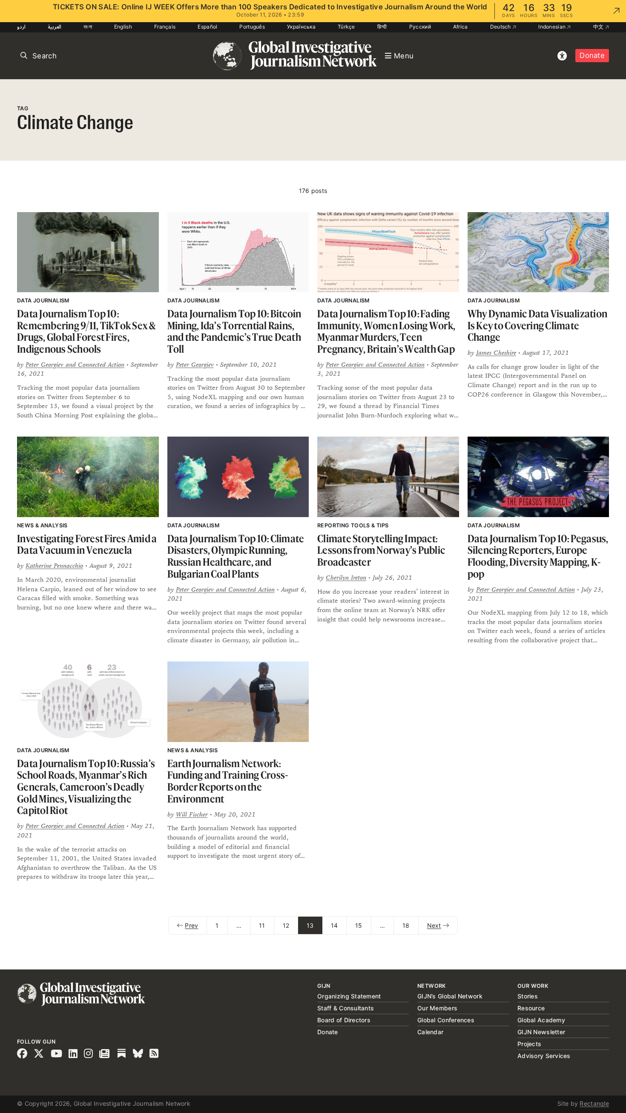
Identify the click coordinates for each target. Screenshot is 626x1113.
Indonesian (552, 26)
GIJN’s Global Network (449, 996)
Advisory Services (544, 1055)
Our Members (437, 1008)
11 (262, 925)
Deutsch (501, 26)
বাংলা (87, 26)
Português (252, 26)
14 (334, 925)
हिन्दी (382, 26)
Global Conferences (445, 1020)
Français (164, 26)
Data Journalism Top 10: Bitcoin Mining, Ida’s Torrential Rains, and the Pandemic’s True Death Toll (234, 331)
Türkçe (346, 26)
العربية (54, 26)
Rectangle (594, 1103)
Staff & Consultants (345, 1008)
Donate (592, 55)
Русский (420, 26)
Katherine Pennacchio (54, 565)
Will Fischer (192, 814)
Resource (531, 1008)
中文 (599, 26)
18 (406, 925)
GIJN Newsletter (541, 1031)
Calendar (430, 1031)
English (123, 26)
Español (207, 26)
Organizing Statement (349, 996)
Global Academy (541, 1020)
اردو (21, 26)
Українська (301, 26)
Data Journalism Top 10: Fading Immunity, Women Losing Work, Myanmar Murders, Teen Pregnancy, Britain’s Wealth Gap (386, 331)
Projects (529, 1043)
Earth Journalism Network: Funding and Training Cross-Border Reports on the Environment (228, 781)
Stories (527, 996)
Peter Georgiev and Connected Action (75, 364)
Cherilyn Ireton (346, 577)
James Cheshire (496, 352)
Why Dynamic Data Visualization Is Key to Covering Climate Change (538, 325)
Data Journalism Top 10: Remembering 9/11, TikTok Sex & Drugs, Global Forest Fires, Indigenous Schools (86, 331)
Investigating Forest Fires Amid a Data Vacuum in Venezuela (87, 544)
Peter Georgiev (195, 364)
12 (286, 925)
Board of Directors (343, 1020)
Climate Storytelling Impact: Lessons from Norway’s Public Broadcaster (381, 550)
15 (358, 925)
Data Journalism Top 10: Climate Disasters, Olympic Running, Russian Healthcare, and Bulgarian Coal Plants (235, 556)
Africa (460, 26)
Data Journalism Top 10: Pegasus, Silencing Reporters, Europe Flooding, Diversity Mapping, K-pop (538, 556)
